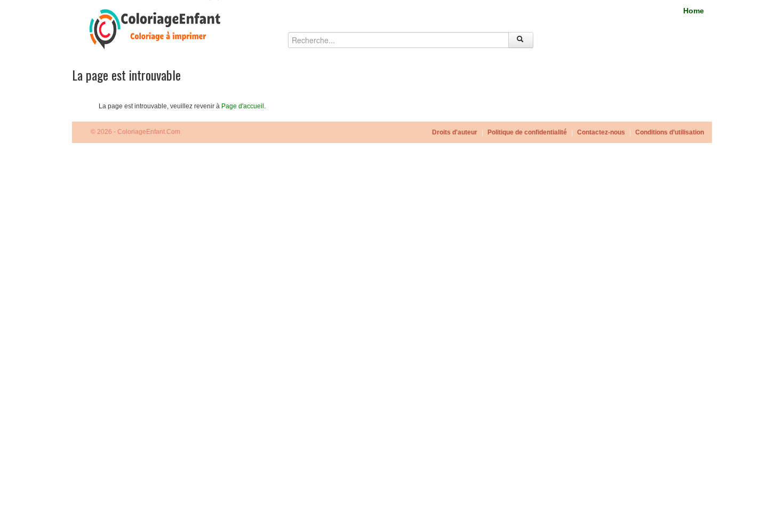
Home (693, 10)
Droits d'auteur (454, 132)
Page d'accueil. (243, 106)
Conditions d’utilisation (669, 132)
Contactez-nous (601, 132)
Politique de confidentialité (527, 132)
